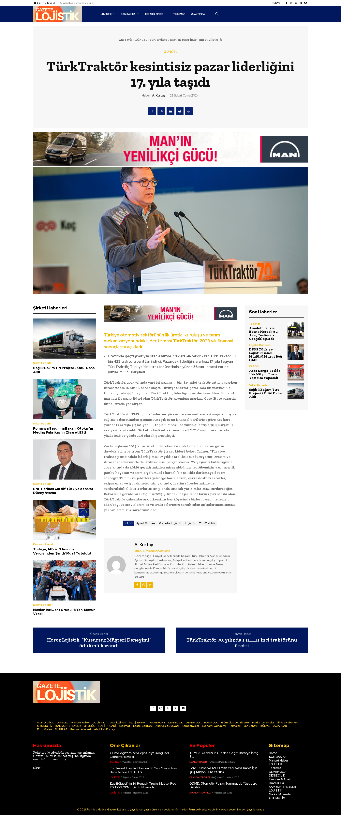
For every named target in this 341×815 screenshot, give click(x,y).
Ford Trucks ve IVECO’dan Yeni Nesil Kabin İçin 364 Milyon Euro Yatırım (223, 770)
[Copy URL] (189, 111)
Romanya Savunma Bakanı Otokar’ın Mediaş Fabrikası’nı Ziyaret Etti (63, 430)
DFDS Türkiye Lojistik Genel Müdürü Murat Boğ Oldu (265, 354)
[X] (161, 111)
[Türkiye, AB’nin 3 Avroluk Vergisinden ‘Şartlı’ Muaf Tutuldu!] (64, 520)
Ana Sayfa (125, 39)
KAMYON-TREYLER (199, 777)
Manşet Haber (198, 761)
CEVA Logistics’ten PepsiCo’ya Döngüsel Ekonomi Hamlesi (139, 755)
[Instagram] (291, 3)
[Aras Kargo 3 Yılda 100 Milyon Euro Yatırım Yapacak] (296, 372)
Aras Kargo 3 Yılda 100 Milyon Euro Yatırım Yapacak (264, 374)
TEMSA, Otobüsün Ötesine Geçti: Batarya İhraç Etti (223, 755)
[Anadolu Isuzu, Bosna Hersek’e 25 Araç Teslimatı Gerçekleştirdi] (296, 330)
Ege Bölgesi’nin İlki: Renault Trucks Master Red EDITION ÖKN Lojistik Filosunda (143, 785)
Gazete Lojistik (170, 523)
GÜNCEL (141, 39)
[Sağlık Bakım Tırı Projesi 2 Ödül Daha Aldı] (64, 339)
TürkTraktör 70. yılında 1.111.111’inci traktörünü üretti (241, 642)
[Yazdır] (180, 111)
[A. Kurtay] (118, 565)
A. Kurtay (158, 95)
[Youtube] (305, 3)
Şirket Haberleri (43, 363)
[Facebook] (286, 3)
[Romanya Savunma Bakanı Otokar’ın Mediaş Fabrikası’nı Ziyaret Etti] (64, 399)
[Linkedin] (300, 3)
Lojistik (190, 523)
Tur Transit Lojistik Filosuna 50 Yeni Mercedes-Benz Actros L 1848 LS (143, 770)
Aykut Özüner (145, 523)
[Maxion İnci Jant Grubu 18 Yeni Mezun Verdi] (64, 580)
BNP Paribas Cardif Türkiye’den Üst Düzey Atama (63, 491)
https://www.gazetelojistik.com (152, 550)
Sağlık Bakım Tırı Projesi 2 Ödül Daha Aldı (64, 370)
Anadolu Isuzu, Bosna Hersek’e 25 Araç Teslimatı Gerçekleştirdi (264, 333)
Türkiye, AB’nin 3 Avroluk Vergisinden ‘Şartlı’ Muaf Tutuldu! (62, 551)
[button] (217, 14)
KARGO (254, 366)
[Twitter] (296, 3)
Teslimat (254, 323)
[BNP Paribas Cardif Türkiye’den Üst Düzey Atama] (64, 459)
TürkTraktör (207, 523)
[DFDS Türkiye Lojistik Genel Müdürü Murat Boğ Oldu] (296, 352)
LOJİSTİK (115, 777)
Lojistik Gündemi (260, 345)
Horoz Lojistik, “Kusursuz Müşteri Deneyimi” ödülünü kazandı (99, 642)
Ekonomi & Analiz (44, 544)
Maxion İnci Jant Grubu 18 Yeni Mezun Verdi (64, 612)
